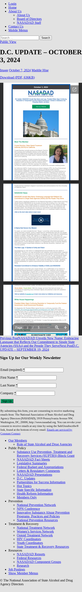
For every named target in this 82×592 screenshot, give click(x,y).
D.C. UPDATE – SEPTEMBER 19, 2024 (39, 347)
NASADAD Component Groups (39, 562)
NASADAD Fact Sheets (33, 459)
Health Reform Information (35, 493)
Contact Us (15, 26)
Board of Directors (29, 19)
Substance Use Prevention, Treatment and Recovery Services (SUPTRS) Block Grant (45, 453)
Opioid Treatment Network (35, 535)
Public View (8, 42)
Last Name (8, 385)
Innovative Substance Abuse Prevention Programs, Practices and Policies (43, 514)
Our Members (17, 440)
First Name (9, 377)
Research (23, 565)
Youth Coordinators (30, 543)
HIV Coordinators (29, 539)
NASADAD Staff (29, 22)
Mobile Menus (18, 30)
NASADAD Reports (31, 554)
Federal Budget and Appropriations (40, 467)
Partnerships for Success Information (41, 482)
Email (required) (12, 370)
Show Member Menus (23, 573)
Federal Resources (29, 558)
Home (12, 7)
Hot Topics (24, 486)
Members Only (27, 497)
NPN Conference (28, 508)
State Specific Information (34, 490)
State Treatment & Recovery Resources (43, 546)
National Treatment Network (36, 527)
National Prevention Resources (37, 520)
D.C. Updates (26, 478)
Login (12, 3)
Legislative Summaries (32, 463)
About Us (14, 11)
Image (4, 70)
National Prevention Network (36, 505)
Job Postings (16, 569)
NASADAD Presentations (34, 474)
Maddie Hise (40, 70)
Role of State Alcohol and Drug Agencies (44, 444)
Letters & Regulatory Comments (38, 471)
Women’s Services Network (35, 531)
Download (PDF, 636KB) (17, 77)
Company (8, 393)
